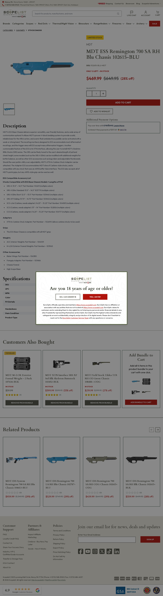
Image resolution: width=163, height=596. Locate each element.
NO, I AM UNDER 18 (68, 297)
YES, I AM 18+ (95, 297)
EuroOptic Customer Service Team (76, 318)
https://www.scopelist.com (86, 305)
